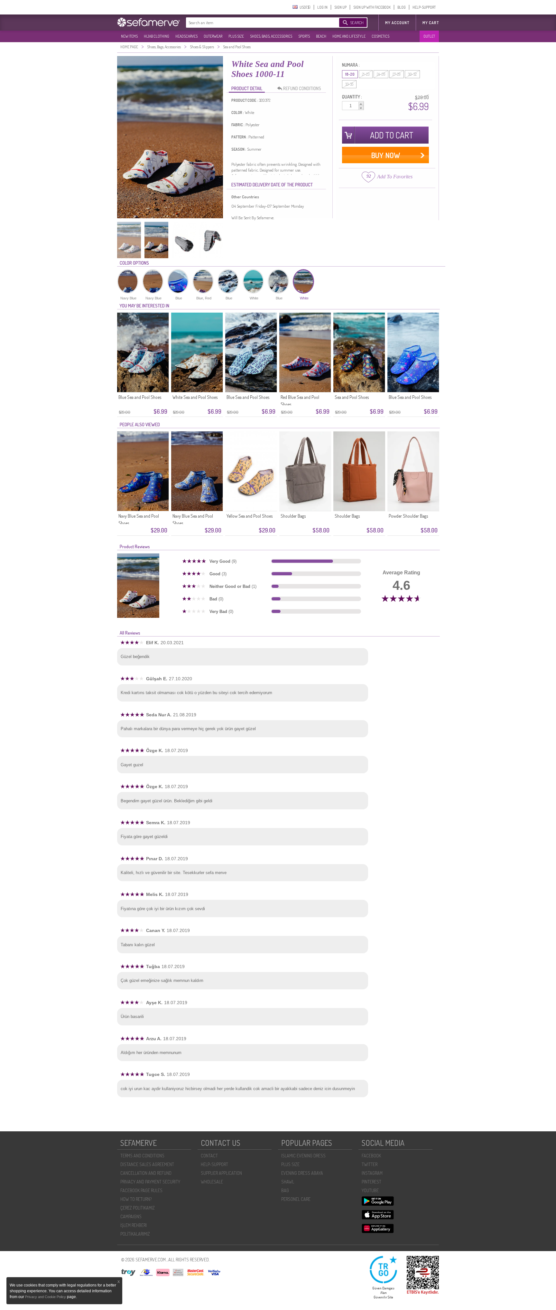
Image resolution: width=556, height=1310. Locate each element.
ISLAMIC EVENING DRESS (303, 1155)
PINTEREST (371, 1181)
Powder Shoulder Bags (408, 516)
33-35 (349, 84)
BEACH (321, 36)
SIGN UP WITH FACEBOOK (372, 7)
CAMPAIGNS (131, 1216)
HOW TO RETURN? (136, 1199)
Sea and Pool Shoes (352, 397)
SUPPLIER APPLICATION (221, 1173)
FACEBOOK (371, 1155)
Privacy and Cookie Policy (46, 1297)
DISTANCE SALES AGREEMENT (147, 1164)
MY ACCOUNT (397, 22)
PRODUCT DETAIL (246, 88)
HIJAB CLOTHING (156, 36)
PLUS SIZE (236, 36)
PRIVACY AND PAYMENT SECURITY (150, 1181)
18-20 (350, 74)
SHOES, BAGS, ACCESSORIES (271, 36)
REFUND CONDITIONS (302, 88)
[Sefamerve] (150, 22)
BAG (285, 1190)
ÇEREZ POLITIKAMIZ (137, 1208)
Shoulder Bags (293, 516)
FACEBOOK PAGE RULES (141, 1190)
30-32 (412, 74)
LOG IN (322, 7)
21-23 (365, 74)
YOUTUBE (370, 1190)
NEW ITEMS (129, 36)
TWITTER (369, 1164)
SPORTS (304, 36)
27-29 (397, 74)
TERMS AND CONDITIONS (142, 1155)
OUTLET (429, 36)
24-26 (381, 74)
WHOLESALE (212, 1181)
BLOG (401, 7)
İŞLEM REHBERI (133, 1225)
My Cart (430, 22)
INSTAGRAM (372, 1173)
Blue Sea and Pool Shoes (139, 397)
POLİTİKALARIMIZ (135, 1234)
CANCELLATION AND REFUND (145, 1173)
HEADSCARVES (186, 36)
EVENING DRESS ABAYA (302, 1173)
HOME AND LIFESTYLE (349, 36)
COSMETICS (380, 36)
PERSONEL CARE (295, 1199)
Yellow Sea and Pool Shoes (250, 516)
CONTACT (209, 1155)
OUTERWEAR (213, 36)
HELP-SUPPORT (424, 7)
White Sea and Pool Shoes (195, 397)
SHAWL (287, 1181)
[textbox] (256, 22)
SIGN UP (340, 7)
